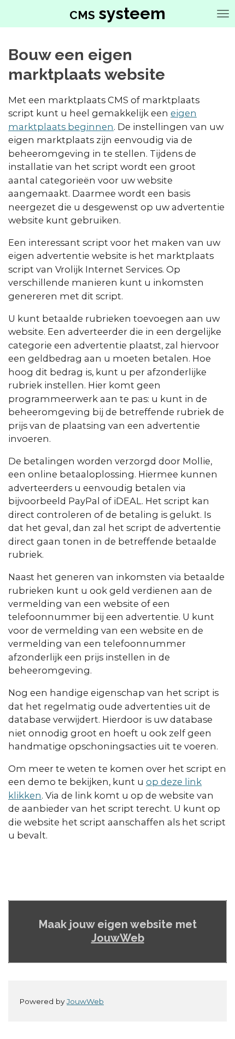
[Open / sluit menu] (223, 13)
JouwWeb (117, 937)
